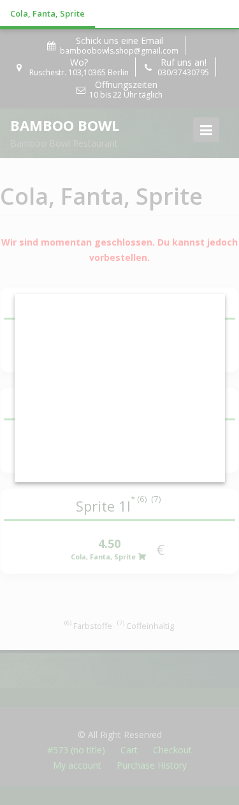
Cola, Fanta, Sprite (47, 13)
